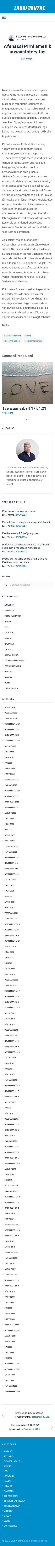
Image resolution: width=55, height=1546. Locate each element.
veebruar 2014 (11, 1225)
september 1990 (12, 1392)
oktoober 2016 (12, 1130)
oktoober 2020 (12, 935)
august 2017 (10, 1102)
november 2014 (12, 1202)
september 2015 (12, 1163)
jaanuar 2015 (11, 1191)
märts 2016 (10, 1136)
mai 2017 (8, 1108)
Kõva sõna (10, 633)
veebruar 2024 (11, 713)
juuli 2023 (9, 752)
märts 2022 (10, 841)
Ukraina (8, 677)
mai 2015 (8, 1180)
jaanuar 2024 (11, 718)
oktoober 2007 (12, 1325)
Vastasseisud (11, 688)
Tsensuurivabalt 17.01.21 (24, 408)
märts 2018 (10, 1074)
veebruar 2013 (11, 1252)
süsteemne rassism (12, 341)
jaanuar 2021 (11, 919)
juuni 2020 (9, 958)
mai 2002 (8, 1358)
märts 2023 (10, 774)
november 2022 (12, 796)
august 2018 (10, 1058)
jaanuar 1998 (11, 1386)
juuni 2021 (9, 891)
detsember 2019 (12, 991)
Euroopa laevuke (13, 616)
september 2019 (12, 1008)
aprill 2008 (10, 1314)
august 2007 (10, 1336)
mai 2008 (8, 1308)
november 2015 (12, 1152)
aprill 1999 (10, 1375)
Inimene (8, 622)
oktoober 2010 (12, 1286)
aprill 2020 (10, 969)
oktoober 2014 (12, 1208)
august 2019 (10, 1013)
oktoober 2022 (12, 802)
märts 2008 (10, 1319)
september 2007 (12, 1330)
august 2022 (10, 813)
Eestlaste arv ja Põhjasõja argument (20, 533)
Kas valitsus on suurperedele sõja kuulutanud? (26, 522)
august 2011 (10, 1269)
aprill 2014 (10, 1214)
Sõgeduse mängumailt (15, 661)
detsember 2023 (12, 724)
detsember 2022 (12, 791)
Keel (7, 627)
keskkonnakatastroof (12, 336)
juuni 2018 (9, 1063)
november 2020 (12, 930)
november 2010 (12, 1280)
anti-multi (10, 611)
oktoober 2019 (12, 1002)
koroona (27, 336)
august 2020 (10, 947)
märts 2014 (10, 1219)
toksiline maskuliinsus (33, 341)
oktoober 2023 (12, 735)
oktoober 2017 (12, 1097)
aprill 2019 (10, 1019)
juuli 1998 (9, 1380)
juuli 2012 (9, 1264)
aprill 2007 (10, 1341)
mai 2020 (8, 963)
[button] (26, 419)
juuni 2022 (9, 824)
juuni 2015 (9, 1175)
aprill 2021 (10, 902)
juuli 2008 (9, 1303)
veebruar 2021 (11, 913)
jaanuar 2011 (11, 1275)
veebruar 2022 (11, 846)
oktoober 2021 (12, 869)
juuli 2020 (9, 952)
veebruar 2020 (11, 980)
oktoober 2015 (12, 1158)
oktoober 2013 (12, 1236)
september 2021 (12, 874)
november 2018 (12, 1041)
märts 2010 (10, 1291)
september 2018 (12, 1052)
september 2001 (12, 1369)
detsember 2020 (12, 924)
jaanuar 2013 (11, 1258)
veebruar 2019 (11, 1030)
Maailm (8, 638)
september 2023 (12, 741)
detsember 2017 (12, 1086)
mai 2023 (8, 763)
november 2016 (12, 1125)
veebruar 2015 (11, 1186)
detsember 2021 (12, 858)
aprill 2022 (10, 835)
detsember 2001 (12, 1364)
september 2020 (12, 941)
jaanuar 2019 (11, 1036)
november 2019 (12, 997)
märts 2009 (10, 1297)
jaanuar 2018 (11, 1080)
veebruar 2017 (11, 1119)
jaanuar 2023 (11, 785)
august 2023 (10, 746)
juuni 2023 (9, 757)
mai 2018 (8, 1069)
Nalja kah (21, 37)
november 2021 (12, 863)
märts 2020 (10, 974)
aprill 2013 (10, 1247)
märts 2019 (10, 1024)
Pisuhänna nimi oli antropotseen (18, 511)
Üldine (7, 683)
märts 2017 (10, 1113)
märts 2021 (10, 908)
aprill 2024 (10, 707)
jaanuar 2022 (11, 852)
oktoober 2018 (12, 1047)
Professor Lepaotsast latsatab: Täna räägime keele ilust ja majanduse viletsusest (26, 546)
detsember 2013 (12, 1230)
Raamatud (9, 649)
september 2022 (12, 807)
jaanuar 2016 (11, 1141)
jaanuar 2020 (11, 985)
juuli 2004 (9, 1353)
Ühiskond (9, 672)
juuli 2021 (9, 885)
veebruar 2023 (11, 780)
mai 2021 (8, 896)
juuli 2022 (9, 819)
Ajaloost (9, 605)
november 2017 (12, 1091)
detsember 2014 (12, 1197)
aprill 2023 (10, 769)
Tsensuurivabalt (37, 37)
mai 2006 (8, 1347)
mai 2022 (8, 830)
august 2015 (10, 1169)
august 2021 (10, 880)
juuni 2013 (9, 1241)
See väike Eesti (11, 655)
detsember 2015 (12, 1147)
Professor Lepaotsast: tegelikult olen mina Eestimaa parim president (24, 561)
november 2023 (12, 730)
